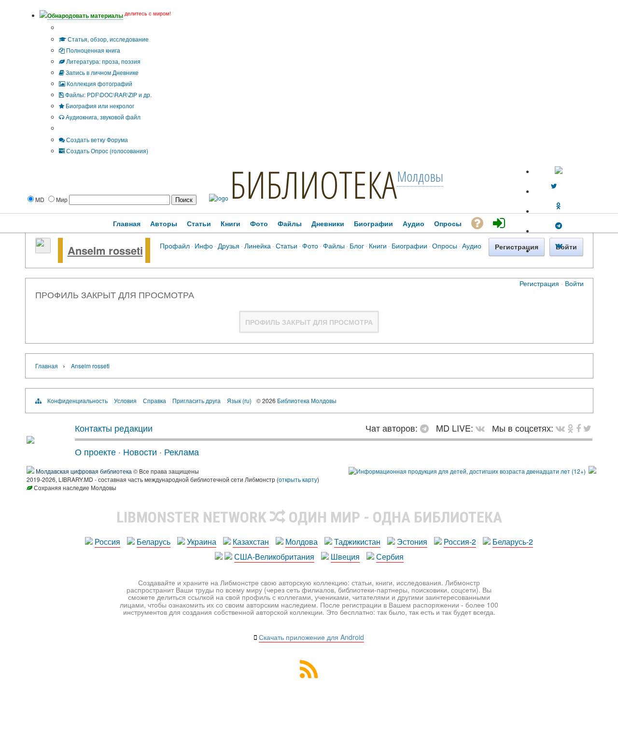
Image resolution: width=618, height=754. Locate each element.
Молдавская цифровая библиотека (84, 471)
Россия (107, 541)
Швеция (345, 556)
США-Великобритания (274, 556)
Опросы (444, 245)
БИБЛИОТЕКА (313, 184)
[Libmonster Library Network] (592, 471)
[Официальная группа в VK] (558, 245)
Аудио (471, 245)
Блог (357, 245)
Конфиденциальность (77, 400)
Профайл (175, 245)
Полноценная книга (92, 50)
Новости (140, 451)
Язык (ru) (239, 400)
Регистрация (539, 283)
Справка (154, 400)
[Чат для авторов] (427, 427)
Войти (574, 283)
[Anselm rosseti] (43, 250)
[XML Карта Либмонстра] (309, 675)
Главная (46, 366)
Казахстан (251, 541)
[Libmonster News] (587, 427)
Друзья (228, 245)
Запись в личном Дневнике (101, 72)
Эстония (412, 541)
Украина (201, 541)
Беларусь (153, 541)
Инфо (204, 245)
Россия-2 (460, 541)
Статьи (286, 245)
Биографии (409, 245)
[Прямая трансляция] (483, 427)
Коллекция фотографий (98, 83)
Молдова (301, 541)
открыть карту (298, 479)
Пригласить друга (196, 400)
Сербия (390, 556)
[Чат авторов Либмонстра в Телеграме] (558, 225)
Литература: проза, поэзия (102, 61)
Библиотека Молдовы (307, 400)
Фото (310, 245)
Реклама (181, 451)
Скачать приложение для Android (311, 637)
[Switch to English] (558, 171)
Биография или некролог (99, 106)
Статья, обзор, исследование (107, 39)
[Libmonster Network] (467, 471)
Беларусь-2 (512, 541)
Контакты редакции (114, 427)
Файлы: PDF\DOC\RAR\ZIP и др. (108, 94)
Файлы (334, 245)
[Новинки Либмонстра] (570, 427)
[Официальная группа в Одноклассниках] (558, 206)
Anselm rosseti (105, 250)
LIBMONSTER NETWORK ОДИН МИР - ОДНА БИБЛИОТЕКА (309, 517)
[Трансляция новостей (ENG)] (554, 186)
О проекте (95, 451)
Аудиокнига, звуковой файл (102, 117)
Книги (378, 245)
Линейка (257, 245)
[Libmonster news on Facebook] (578, 427)
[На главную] (30, 440)
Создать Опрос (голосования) (106, 150)
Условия (125, 400)
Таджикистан (357, 541)
